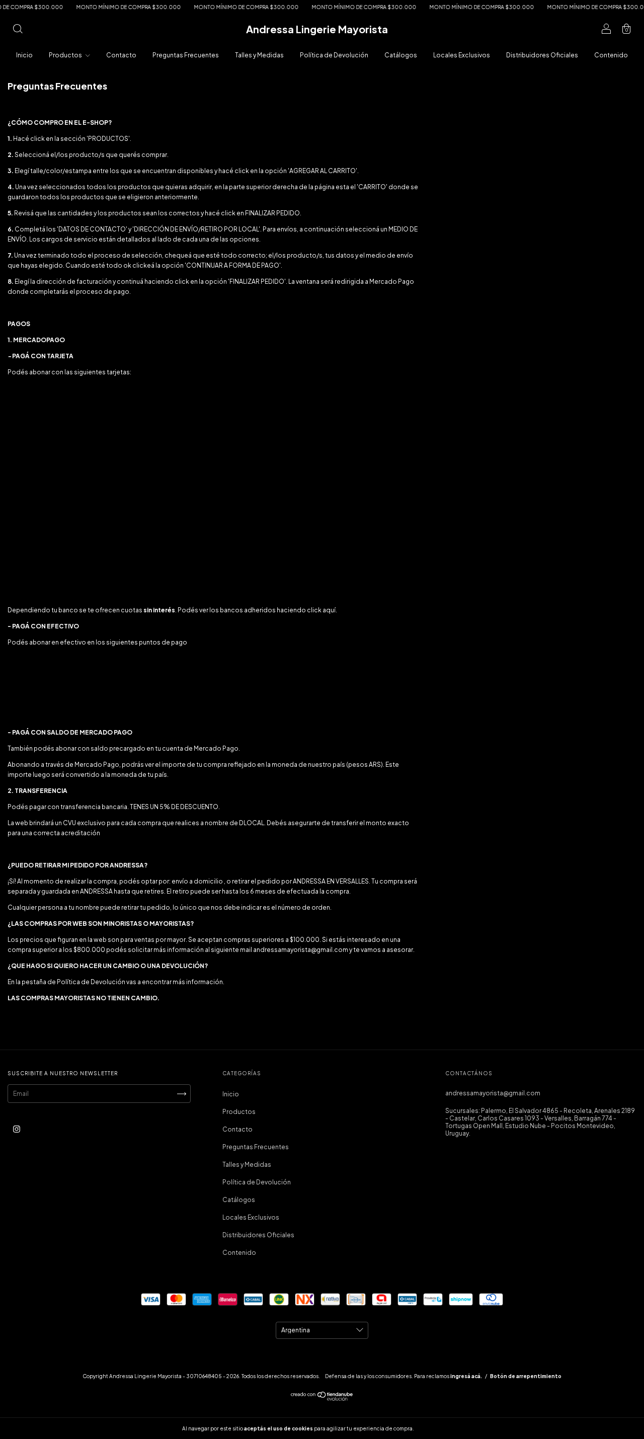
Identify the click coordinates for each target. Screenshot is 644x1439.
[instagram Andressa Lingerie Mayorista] (17, 1129)
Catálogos (400, 55)
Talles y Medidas (259, 55)
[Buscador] (18, 30)
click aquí (321, 610)
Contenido (611, 55)
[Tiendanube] (322, 1398)
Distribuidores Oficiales (542, 55)
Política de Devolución (334, 55)
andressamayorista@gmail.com (492, 1093)
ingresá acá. (466, 1376)
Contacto (121, 55)
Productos (66, 55)
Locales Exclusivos (461, 55)
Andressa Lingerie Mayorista (317, 29)
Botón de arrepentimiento (525, 1376)
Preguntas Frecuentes (185, 55)
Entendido (442, 1428)
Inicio (24, 55)
